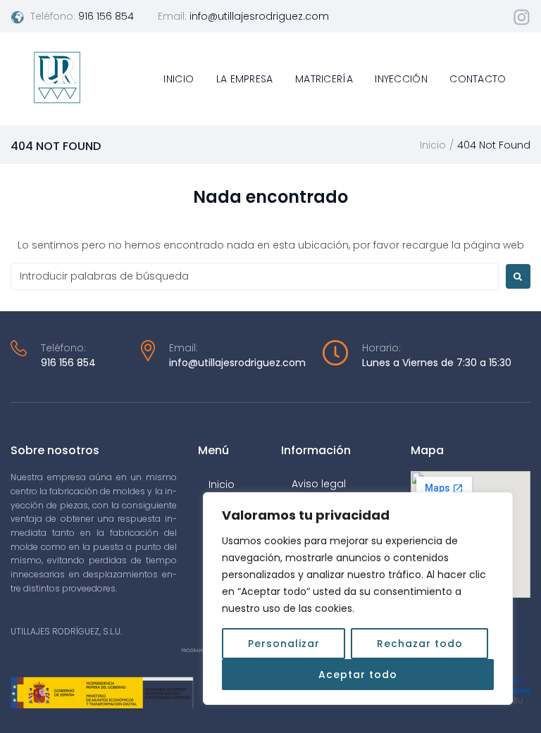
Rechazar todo (420, 644)
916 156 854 (106, 16)
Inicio (433, 145)
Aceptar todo (357, 675)
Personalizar (284, 644)
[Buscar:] (255, 276)
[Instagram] (521, 17)
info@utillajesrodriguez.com (259, 16)
